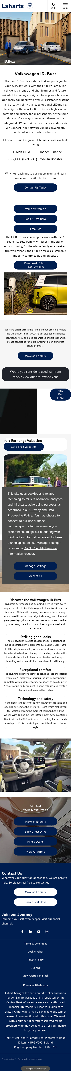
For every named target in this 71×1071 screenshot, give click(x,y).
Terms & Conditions (35, 943)
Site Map (35, 967)
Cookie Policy (35, 951)
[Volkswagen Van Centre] (30, 6)
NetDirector (8, 1058)
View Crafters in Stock (35, 975)
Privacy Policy (36, 959)
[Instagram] (47, 931)
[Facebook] (22, 931)
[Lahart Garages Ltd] (13, 6)
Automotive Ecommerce (30, 1058)
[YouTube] (39, 931)
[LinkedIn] (30, 931)
